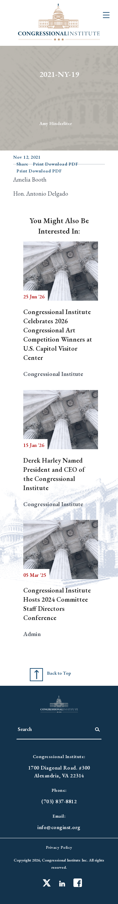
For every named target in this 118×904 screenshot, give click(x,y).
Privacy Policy (59, 847)
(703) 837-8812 (59, 801)
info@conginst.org (59, 827)
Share (22, 164)
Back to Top (59, 673)
